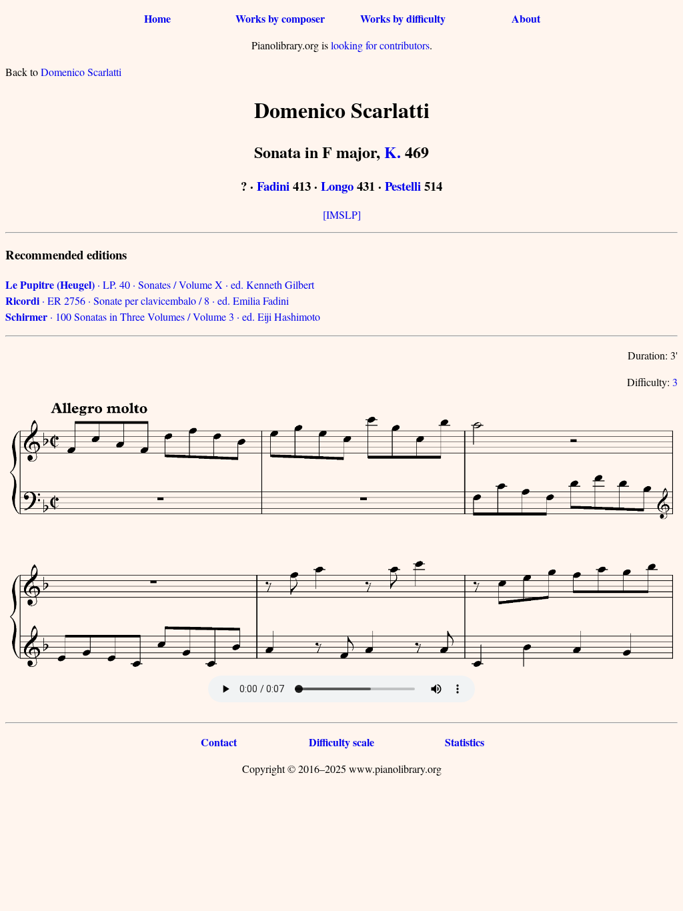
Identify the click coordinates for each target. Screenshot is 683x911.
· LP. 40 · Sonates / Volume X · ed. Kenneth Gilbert (159, 284)
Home (157, 18)
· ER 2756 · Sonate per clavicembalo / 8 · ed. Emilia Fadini (147, 300)
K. (392, 151)
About (526, 18)
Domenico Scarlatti (81, 72)
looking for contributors (380, 45)
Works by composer (280, 18)
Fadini (273, 186)
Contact (219, 742)
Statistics (464, 742)
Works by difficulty (403, 18)
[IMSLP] (342, 214)
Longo (337, 186)
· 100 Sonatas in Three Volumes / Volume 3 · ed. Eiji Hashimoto (162, 316)
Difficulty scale (341, 742)
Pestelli (403, 186)
